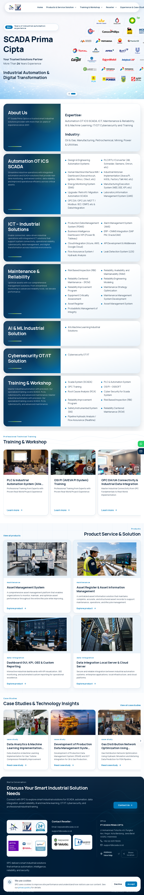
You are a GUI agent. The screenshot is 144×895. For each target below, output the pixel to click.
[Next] (141, 483)
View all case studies (130, 705)
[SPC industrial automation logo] (13, 826)
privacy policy (24, 887)
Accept (131, 884)
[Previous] (3, 483)
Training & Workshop (90, 7)
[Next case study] (140, 741)
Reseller (110, 7)
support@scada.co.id (62, 831)
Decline (118, 884)
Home (40, 7)
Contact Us (124, 805)
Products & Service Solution (60, 7)
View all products (11, 536)
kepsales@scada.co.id (68, 826)
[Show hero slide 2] (73, 93)
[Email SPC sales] (141, 451)
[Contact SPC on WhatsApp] (141, 444)
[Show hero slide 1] (69, 93)
